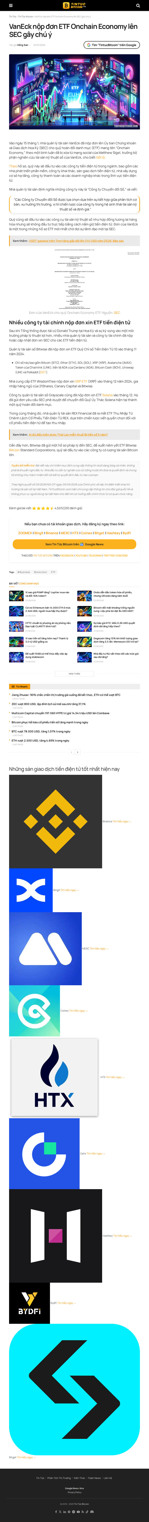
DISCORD (122, 555)
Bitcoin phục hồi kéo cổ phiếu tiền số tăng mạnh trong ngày (50, 722)
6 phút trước (19, 699)
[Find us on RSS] (83, 1512)
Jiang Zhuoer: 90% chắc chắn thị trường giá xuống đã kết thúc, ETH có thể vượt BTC (66, 695)
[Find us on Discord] (92, 1512)
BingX (38, 533)
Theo (13, 166)
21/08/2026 (30, 631)
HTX (75, 533)
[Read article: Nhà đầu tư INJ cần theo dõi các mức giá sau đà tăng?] (84, 657)
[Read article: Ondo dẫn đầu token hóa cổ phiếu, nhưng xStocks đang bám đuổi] (84, 596)
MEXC (65, 533)
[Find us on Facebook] (56, 1512)
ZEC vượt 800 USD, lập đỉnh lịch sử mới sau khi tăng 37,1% (49, 704)
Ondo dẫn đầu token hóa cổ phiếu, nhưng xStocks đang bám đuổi (113, 594)
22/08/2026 (30, 600)
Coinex (86, 533)
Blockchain (40, 572)
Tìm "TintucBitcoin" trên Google (114, 45)
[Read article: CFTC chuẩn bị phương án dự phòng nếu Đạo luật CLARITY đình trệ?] (16, 626)
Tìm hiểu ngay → (122, 821)
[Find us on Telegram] (73, 1512)
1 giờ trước (18, 708)
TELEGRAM (95, 555)
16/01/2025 (39, 45)
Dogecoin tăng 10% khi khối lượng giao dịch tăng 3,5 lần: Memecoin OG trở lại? (116, 640)
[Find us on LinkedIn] (64, 1512)
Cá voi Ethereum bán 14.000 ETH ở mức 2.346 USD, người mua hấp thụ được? (48, 609)
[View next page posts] (77, 752)
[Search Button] (138, 5)
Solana (107, 395)
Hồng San (22, 45)
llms (82, 1488)
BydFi (127, 533)
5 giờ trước (18, 744)
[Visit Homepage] (74, 5)
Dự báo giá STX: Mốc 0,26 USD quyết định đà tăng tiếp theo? (114, 624)
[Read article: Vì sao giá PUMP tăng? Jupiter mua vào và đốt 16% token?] (16, 596)
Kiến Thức (79, 1478)
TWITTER (109, 555)
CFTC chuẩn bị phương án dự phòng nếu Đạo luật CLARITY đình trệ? (48, 624)
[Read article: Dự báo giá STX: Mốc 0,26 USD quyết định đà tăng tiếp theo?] (84, 626)
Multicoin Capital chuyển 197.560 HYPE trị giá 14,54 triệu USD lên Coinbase (60, 713)
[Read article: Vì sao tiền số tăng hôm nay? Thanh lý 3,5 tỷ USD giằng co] (16, 642)
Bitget (99, 533)
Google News (72, 1488)
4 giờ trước (18, 735)
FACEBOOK (67, 555)
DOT (43, 372)
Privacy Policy (74, 1492)
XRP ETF (81, 381)
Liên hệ (108, 1478)
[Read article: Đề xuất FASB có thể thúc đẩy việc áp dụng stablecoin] (16, 657)
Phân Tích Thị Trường (59, 1478)
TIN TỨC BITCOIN (43, 555)
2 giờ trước (18, 717)
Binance (52, 533)
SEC (117, 312)
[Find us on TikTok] (87, 1512)
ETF (53, 572)
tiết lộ (100, 157)
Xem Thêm (74, 673)
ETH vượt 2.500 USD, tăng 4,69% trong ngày (40, 740)
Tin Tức (40, 1478)
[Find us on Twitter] (60, 1512)
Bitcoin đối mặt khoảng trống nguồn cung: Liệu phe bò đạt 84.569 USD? (114, 609)
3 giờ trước (18, 726)
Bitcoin (14, 450)
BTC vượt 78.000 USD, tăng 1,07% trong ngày (41, 731)
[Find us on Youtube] (78, 1512)
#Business (23, 572)
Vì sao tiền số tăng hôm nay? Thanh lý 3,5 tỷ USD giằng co (46, 640)
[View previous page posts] (71, 752)
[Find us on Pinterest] (69, 1512)
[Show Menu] (11, 5)
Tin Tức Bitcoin (81, 1504)
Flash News (94, 1478)
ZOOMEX (25, 533)
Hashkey (113, 533)
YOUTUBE (81, 555)
